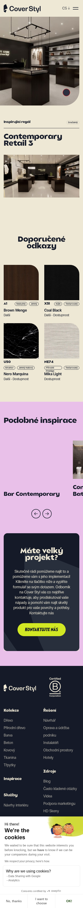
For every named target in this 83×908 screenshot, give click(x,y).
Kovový (9, 750)
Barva (8, 735)
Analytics (14, 880)
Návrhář (49, 720)
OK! (69, 901)
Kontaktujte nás (41, 630)
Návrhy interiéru (16, 805)
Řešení (49, 711)
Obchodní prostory (58, 750)
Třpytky (10, 765)
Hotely (48, 757)
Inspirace (13, 779)
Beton (8, 742)
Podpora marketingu (59, 803)
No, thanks (14, 901)
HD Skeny (51, 811)
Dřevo (8, 720)
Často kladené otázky (60, 788)
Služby (11, 795)
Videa (47, 796)
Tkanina (10, 757)
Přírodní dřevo (14, 728)
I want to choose (41, 901)
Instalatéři (50, 742)
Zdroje (49, 771)
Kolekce (11, 711)
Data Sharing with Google (24, 876)
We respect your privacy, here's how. (27, 861)
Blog (46, 781)
